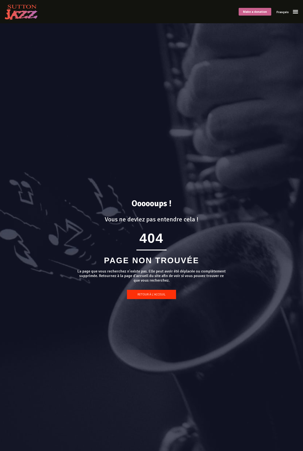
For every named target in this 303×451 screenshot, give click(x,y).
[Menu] (295, 12)
